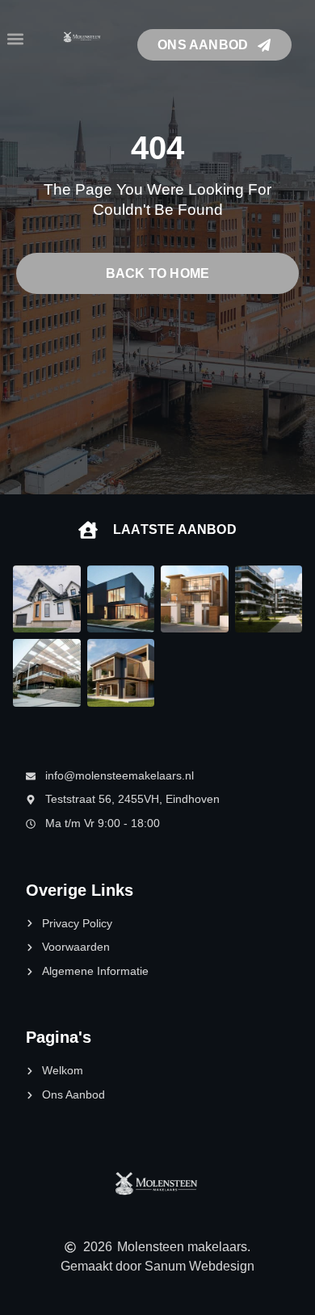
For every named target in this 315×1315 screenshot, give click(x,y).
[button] (15, 38)
